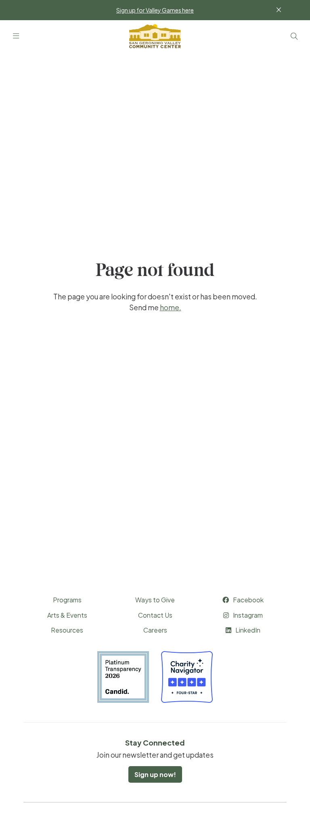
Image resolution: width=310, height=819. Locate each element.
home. (170, 307)
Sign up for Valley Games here (155, 10)
